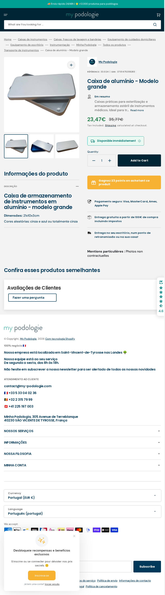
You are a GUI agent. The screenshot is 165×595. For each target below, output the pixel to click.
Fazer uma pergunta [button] (28, 297)
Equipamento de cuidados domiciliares (28, 45)
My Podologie (28, 338)
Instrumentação (108, 45)
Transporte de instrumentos (51, 50)
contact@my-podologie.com (27, 389)
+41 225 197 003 (21, 410)
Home (7, 39)
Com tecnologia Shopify (60, 338)
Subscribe (141, 570)
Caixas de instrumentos (32, 39)
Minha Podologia (134, 45)
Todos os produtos (15, 50)
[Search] (149, 24)
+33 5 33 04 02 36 (22, 396)
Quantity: (90, 151)
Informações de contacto (132, 584)
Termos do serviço (81, 584)
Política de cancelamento (98, 590)
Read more (134, 110)
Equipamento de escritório (75, 45)
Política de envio (104, 584)
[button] (5, 14)
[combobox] (79, 24)
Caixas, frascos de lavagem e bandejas (77, 39)
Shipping (107, 125)
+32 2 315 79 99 (20, 403)
